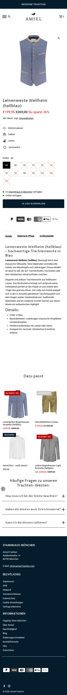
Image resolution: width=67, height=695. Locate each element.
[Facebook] (4, 686)
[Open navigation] (11, 16)
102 (42, 173)
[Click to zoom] (59, 38)
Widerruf (7, 590)
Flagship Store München (14, 620)
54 (51, 165)
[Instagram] (8, 686)
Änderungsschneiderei (14, 637)
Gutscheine (8, 650)
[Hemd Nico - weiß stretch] (17, 447)
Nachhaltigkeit (10, 629)
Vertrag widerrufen (12, 606)
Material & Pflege (25, 236)
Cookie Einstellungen (13, 602)
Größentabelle (47, 236)
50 (33, 165)
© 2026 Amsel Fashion (13, 691)
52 (42, 165)
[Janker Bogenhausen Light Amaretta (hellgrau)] (49, 447)
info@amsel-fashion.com (22, 566)
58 (15, 173)
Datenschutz (9, 598)
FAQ (5, 646)
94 (24, 173)
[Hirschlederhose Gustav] (49, 404)
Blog (5, 633)
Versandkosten (26, 118)
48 (24, 165)
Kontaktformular (11, 641)
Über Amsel (8, 625)
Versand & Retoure (12, 594)
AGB (5, 585)
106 (51, 173)
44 (6, 165)
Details (8, 236)
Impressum (8, 581)
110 (6, 181)
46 (15, 165)
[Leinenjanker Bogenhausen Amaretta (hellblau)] (17, 404)
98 (33, 173)
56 (6, 173)
